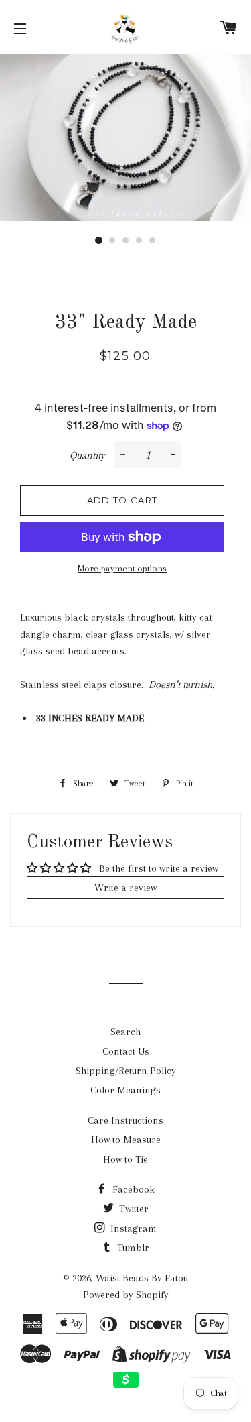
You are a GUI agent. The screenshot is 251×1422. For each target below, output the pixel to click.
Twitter (132, 1209)
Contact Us (125, 1051)
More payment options (122, 568)
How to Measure (126, 1140)
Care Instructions (125, 1120)
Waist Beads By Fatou (142, 1278)
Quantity (87, 455)
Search (125, 1032)
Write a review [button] (125, 888)
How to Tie (125, 1159)
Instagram (132, 1228)
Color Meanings (125, 1090)
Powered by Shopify (126, 1295)
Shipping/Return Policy (126, 1071)
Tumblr (131, 1248)
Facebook (132, 1189)
